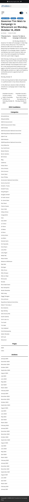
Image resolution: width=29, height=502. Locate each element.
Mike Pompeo (4, 273)
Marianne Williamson (6, 261)
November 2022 (5, 434)
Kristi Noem (4, 247)
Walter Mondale (5, 334)
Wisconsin (20, 18)
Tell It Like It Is (5, 319)
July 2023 (3, 411)
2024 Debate (4, 127)
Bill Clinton (4, 156)
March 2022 (4, 457)
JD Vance (3, 226)
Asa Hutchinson (5, 148)
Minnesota (4, 279)
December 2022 (5, 431)
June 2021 (3, 477)
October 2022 (4, 437)
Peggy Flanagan (5, 296)
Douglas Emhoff (5, 194)
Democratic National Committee (9, 180)
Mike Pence (4, 270)
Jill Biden (3, 229)
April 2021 (3, 480)
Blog (2, 159)
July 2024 (3, 376)
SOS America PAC (5, 313)
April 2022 (4, 454)
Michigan (3, 267)
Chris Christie (4, 168)
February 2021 (4, 486)
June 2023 (4, 414)
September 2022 (5, 440)
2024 (2, 347)
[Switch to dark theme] (21, 13)
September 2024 (5, 370)
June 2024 (4, 379)
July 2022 (3, 446)
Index (2, 350)
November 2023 (5, 399)
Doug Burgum (4, 191)
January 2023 (4, 428)
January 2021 (4, 489)
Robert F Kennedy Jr (6, 305)
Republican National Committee (9, 302)
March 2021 (4, 483)
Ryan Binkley (4, 311)
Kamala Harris (5, 18)
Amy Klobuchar (5, 145)
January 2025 (4, 358)
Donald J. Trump (5, 186)
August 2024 (4, 373)
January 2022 (4, 463)
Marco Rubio (4, 258)
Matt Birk (3, 264)
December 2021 (5, 466)
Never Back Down (5, 284)
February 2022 (5, 460)
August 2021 (4, 474)
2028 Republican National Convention (11, 142)
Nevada (3, 281)
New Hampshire (5, 287)
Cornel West (4, 174)
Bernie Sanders (5, 154)
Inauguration (4, 215)
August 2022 (4, 443)
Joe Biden (3, 238)
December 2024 (5, 361)
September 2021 (5, 472)
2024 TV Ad (4, 136)
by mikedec (3, 33)
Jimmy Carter (4, 235)
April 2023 (4, 419)
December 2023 (5, 396)
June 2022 (4, 448)
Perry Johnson (4, 299)
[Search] (26, 13)
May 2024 (3, 382)
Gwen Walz (4, 209)
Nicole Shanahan (5, 290)
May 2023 (3, 416)
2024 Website (4, 139)
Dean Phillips (4, 177)
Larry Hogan (4, 252)
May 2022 (3, 451)
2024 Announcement (6, 122)
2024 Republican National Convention (11, 133)
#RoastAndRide (5, 119)
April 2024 (3, 384)
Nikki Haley (4, 293)
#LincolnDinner (5, 116)
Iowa (2, 218)
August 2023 (4, 408)
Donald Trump (5, 188)
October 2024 (4, 367)
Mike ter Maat (4, 276)
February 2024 (5, 390)
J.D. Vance (3, 223)
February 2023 (5, 425)
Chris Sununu (4, 171)
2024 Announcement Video (8, 125)
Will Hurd (3, 337)
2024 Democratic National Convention (11, 130)
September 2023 (5, 405)
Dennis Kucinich (5, 183)
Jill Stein (3, 232)
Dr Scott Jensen (5, 197)
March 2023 (4, 422)
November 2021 (5, 469)
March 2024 (4, 387)
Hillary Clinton (4, 212)
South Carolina (5, 316)
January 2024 (4, 393)
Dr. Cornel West (5, 200)
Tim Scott (3, 322)
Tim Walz (13, 18)
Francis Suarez (5, 206)
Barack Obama (5, 151)
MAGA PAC (3, 255)
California (3, 162)
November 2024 (5, 364)
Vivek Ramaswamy (6, 331)
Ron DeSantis (4, 308)
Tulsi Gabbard (4, 328)
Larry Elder (3, 249)
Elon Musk (4, 203)
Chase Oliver (4, 165)
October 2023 (4, 402)
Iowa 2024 (3, 220)
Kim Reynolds (4, 244)
